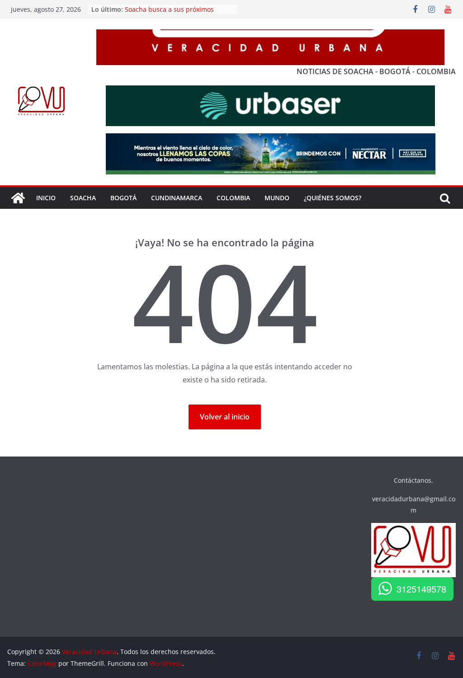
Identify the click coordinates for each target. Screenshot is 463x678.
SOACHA (83, 197)
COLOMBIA (233, 197)
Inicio (46, 197)
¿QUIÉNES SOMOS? (332, 197)
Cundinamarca (176, 197)
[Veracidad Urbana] (18, 198)
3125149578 (421, 588)
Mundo (277, 197)
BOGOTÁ (123, 197)
